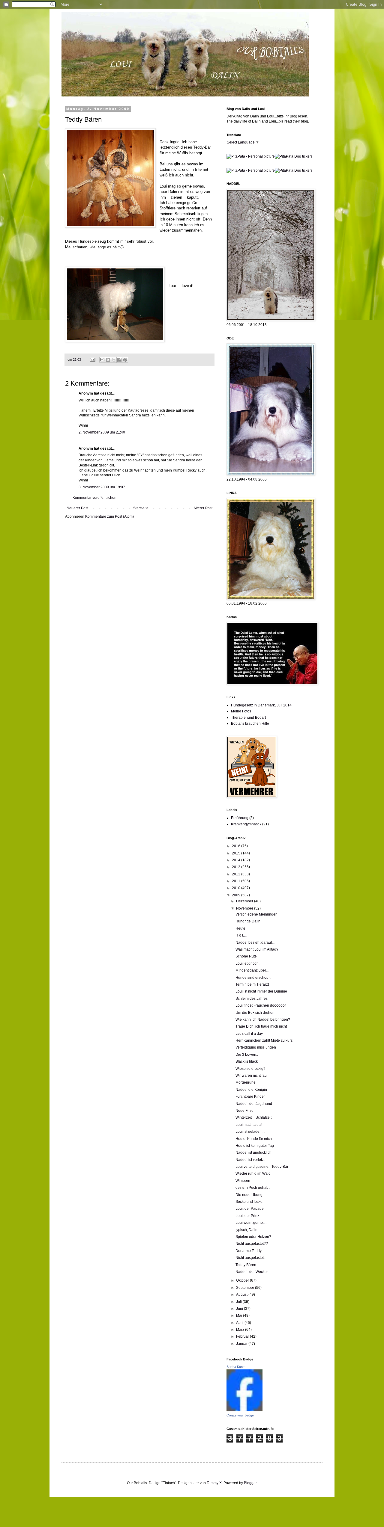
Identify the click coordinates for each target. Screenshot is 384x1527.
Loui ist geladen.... (250, 1131)
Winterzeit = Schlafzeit (254, 1117)
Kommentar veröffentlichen (94, 498)
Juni (240, 1309)
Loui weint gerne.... (251, 1223)
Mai (239, 1315)
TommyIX (214, 1483)
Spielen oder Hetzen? (253, 1237)
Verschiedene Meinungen (257, 914)
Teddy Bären (246, 1265)
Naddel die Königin (251, 1090)
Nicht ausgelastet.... (251, 1258)
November (245, 908)
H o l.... (241, 935)
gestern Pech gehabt (252, 1187)
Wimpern (243, 1181)
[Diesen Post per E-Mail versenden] (102, 360)
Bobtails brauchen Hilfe (250, 723)
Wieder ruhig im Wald (253, 1173)
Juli (239, 1302)
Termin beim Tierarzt (252, 984)
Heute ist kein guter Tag (255, 1146)
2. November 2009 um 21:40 (102, 432)
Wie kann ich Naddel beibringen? (263, 1019)
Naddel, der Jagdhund (254, 1104)
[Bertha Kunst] (244, 1410)
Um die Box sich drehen (255, 1013)
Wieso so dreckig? (251, 1069)
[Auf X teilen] (114, 360)
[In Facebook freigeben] (119, 360)
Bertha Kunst (235, 1367)
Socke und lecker (250, 1202)
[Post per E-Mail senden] (92, 359)
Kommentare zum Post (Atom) (109, 516)
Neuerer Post (77, 508)
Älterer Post (203, 508)
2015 (236, 853)
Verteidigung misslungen (256, 1047)
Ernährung (239, 818)
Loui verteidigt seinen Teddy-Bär (262, 1166)
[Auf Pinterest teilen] (125, 360)
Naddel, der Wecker (252, 1272)
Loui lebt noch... (248, 963)
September (245, 1288)
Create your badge (240, 1415)
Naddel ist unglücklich (254, 1152)
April (240, 1323)
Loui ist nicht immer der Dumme (261, 991)
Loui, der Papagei (250, 1208)
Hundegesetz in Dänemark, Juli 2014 (261, 705)
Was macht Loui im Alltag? (257, 949)
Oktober (243, 1280)
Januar (242, 1344)
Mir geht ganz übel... (252, 970)
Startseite (140, 508)
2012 (236, 874)
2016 (236, 846)
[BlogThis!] (108, 360)
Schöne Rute (246, 956)
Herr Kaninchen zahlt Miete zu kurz (264, 1040)
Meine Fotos (241, 711)
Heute (240, 928)
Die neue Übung (249, 1195)
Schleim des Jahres (252, 998)
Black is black (247, 1061)
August (242, 1294)
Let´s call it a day (249, 1033)
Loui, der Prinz (247, 1216)
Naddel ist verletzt (250, 1160)
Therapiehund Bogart (248, 717)
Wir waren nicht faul (252, 1075)
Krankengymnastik (246, 824)
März (240, 1329)
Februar (243, 1336)
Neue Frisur (245, 1110)
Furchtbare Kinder (250, 1096)
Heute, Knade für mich (254, 1139)
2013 (236, 867)
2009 (236, 895)
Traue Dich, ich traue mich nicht (261, 1026)
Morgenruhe (246, 1082)
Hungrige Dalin (248, 921)
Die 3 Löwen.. (247, 1054)
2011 (236, 881)
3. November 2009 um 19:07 (102, 487)
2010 (236, 888)
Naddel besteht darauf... (255, 942)
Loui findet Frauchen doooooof (261, 1005)
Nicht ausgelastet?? (252, 1243)
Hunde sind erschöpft (253, 977)
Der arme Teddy (249, 1251)
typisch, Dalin (246, 1230)
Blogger (250, 1483)
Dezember (245, 901)
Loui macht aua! (249, 1125)
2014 (236, 860)
